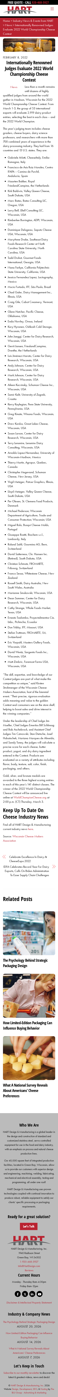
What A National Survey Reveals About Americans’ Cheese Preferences (25, 1090)
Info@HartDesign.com (29, 1266)
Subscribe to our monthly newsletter (21, 1372)
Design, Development (22, 1389)
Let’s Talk (28, 1226)
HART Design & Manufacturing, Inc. (27, 1385)
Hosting (43, 1389)
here (30, 829)
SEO (35, 1389)
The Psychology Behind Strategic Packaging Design (25, 963)
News (13, 87)
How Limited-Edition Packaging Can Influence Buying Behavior (27, 1025)
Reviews (29, 1270)
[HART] (29, 1244)
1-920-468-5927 (29, 1261)
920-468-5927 (40, 2)
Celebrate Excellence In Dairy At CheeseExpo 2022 (28, 859)
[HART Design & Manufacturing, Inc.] (20, 12)
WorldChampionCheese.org (30, 797)
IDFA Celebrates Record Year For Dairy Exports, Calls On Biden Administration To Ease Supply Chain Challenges (26, 871)
